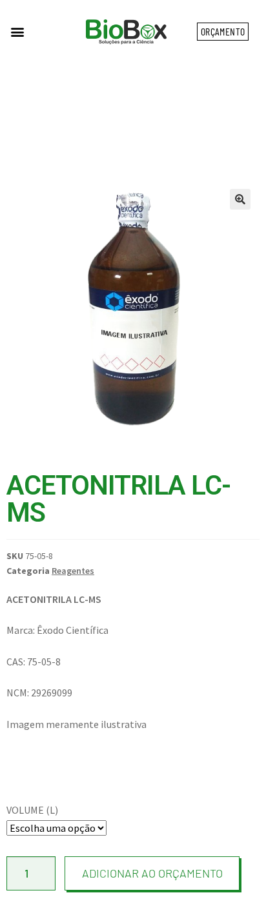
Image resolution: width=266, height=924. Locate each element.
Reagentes (73, 570)
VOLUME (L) (32, 809)
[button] (17, 32)
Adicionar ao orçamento (152, 873)
